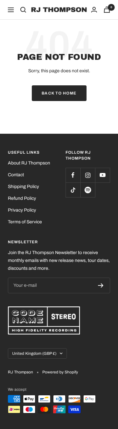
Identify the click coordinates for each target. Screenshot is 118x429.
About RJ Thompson (29, 163)
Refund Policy (22, 198)
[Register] (101, 285)
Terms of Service (25, 221)
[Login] (94, 9)
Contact (16, 174)
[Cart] (107, 10)
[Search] (23, 10)
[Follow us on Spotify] (87, 189)
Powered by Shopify (60, 372)
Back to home (59, 93)
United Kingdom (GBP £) (34, 353)
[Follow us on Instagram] (87, 175)
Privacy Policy (22, 210)
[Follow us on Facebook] (73, 175)
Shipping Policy (23, 186)
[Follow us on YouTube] (102, 175)
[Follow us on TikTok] (73, 189)
